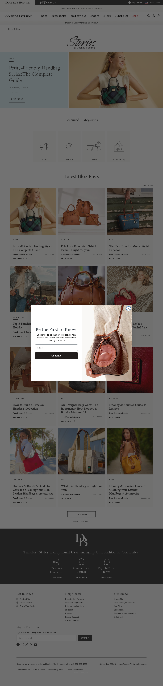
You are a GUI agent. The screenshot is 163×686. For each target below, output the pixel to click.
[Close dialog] (128, 308)
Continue (56, 355)
